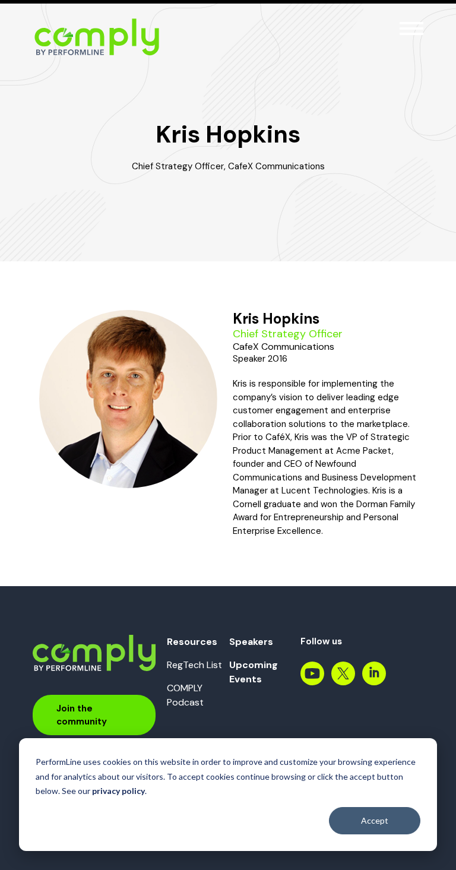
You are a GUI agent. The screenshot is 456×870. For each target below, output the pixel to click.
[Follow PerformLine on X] (343, 679)
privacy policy (118, 791)
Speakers (251, 641)
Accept (374, 820)
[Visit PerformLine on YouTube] (312, 679)
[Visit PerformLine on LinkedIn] (374, 679)
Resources (192, 641)
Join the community (81, 715)
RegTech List (194, 665)
